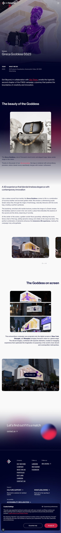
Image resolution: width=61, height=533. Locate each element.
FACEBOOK (35, 469)
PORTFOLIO (20, 472)
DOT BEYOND (21, 464)
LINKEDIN (35, 464)
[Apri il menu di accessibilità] (3, 529)
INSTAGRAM (36, 467)
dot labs (20, 475)
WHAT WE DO (21, 469)
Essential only (33, 525)
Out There (33, 80)
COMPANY (20, 467)
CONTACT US (21, 481)
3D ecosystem (25, 163)
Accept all (51, 525)
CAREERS (20, 478)
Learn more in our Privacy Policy (18, 513)
